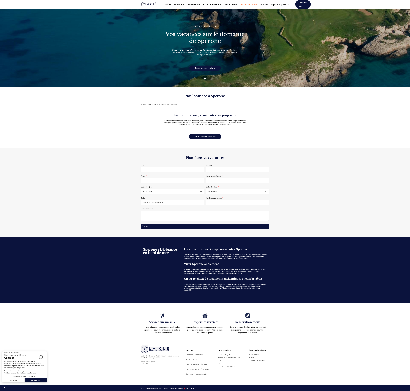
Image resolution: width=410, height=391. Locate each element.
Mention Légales (224, 355)
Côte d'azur (254, 355)
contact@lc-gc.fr (148, 362)
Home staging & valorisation (197, 369)
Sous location (191, 360)
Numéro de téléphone (214, 176)
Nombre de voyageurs (214, 198)
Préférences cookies (226, 366)
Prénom (209, 165)
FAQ (219, 363)
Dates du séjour (146, 187)
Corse (251, 358)
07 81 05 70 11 (146, 364)
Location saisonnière (195, 355)
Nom (143, 165)
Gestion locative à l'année (196, 364)
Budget (143, 198)
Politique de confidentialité (229, 358)
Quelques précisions (148, 209)
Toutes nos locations (257, 360)
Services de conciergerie (196, 374)
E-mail (143, 176)
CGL (219, 361)
